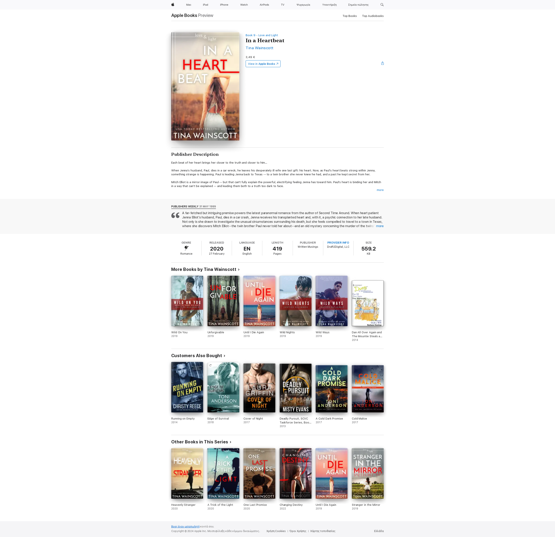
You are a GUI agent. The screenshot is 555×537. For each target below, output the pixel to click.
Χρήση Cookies (276, 531)
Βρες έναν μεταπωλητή (185, 526)
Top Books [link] (350, 16)
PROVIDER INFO (338, 242)
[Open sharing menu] (382, 63)
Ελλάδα (379, 531)
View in (261, 63)
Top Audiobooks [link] (373, 16)
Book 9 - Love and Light (262, 35)
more (380, 190)
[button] (382, 5)
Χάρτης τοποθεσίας (322, 531)
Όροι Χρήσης (297, 531)
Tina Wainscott (260, 48)
